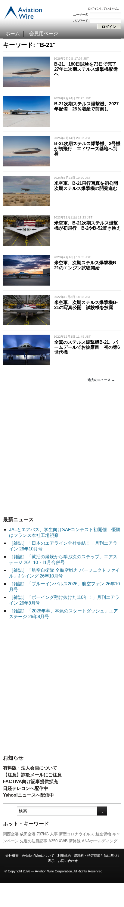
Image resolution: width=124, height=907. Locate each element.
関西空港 (11, 834)
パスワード (80, 20)
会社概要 (12, 855)
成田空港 (28, 834)
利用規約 (64, 855)
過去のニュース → (101, 380)
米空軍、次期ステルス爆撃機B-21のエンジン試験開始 (86, 265)
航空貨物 (103, 834)
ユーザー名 (80, 14)
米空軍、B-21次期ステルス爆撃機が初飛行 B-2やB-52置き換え (87, 225)
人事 (54, 834)
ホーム (12, 33)
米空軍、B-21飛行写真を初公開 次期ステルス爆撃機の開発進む (88, 186)
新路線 (75, 841)
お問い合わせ (68, 860)
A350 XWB (58, 841)
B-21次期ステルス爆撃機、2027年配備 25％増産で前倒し (86, 106)
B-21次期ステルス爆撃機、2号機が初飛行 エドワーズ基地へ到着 (87, 148)
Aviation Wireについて (38, 855)
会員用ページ (43, 33)
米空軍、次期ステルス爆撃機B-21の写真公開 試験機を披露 (86, 305)
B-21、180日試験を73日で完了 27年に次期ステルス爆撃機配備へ (87, 68)
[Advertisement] (62, 449)
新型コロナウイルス (76, 834)
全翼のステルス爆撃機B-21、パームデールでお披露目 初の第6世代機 (87, 346)
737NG (43, 834)
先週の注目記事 (33, 841)
